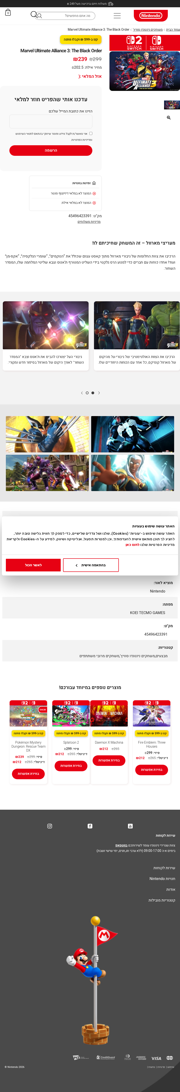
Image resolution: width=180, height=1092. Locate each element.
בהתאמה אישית (93, 565)
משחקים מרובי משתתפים (99, 656)
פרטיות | (160, 1067)
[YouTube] (130, 826)
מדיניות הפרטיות (81, 140)
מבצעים (162, 656)
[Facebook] (90, 826)
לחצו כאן (133, 545)
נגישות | (151, 1067)
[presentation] (99, 392)
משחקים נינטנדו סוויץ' (148, 29)
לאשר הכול (33, 565)
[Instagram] (49, 826)
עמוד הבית (173, 29)
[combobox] (64, 16)
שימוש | (170, 1067)
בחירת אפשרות (151, 769)
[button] (34, 15)
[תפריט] (117, 16)
